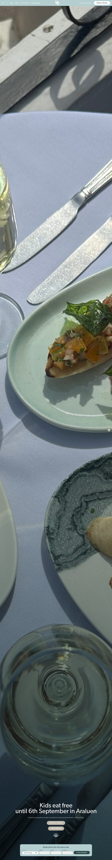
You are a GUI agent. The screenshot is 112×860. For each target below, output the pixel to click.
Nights (41, 850)
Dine (17, 3)
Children (64, 850)
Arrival (24, 850)
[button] (3, 430)
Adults (52, 850)
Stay (11, 3)
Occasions (25, 3)
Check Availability (81, 852)
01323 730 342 (85, 3)
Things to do (35, 3)
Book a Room (102, 3)
